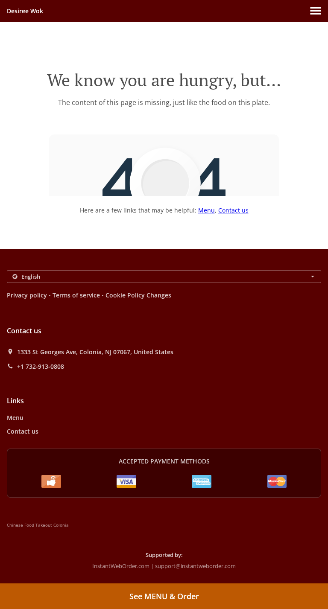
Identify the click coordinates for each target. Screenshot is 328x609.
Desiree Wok (25, 11)
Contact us (233, 210)
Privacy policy (27, 295)
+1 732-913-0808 (40, 366)
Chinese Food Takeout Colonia (38, 525)
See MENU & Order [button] (164, 596)
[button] (315, 11)
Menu (206, 210)
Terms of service (76, 295)
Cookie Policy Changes (138, 295)
